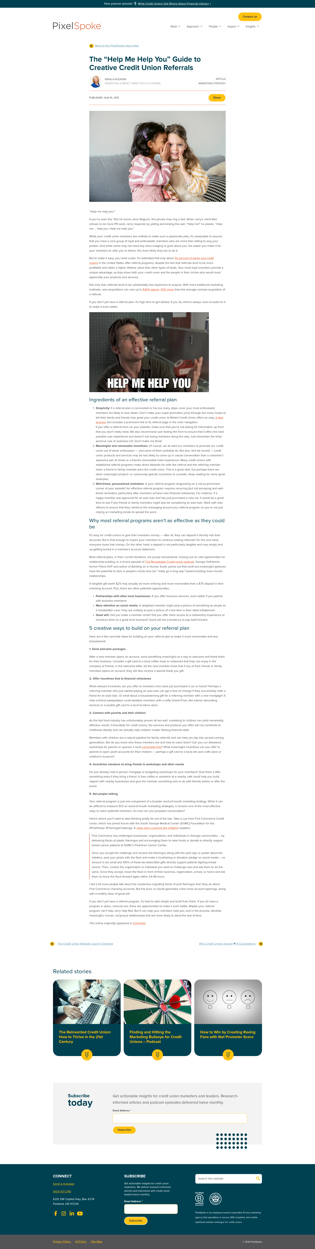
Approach (193, 26)
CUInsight (139, 923)
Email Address (122, 1110)
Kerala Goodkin (115, 79)
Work (173, 26)
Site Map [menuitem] (96, 1242)
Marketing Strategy (212, 83)
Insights (250, 26)
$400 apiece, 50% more (158, 289)
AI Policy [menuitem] (80, 1242)
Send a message (63, 1184)
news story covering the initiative (157, 828)
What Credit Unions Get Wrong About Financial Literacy (173, 4)
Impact (232, 26)
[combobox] (228, 1179)
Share (217, 98)
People (213, 26)
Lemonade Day (151, 747)
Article (221, 79)
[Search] (258, 1178)
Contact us (250, 17)
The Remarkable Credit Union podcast (169, 562)
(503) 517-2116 (62, 1191)
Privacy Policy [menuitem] (62, 1242)
